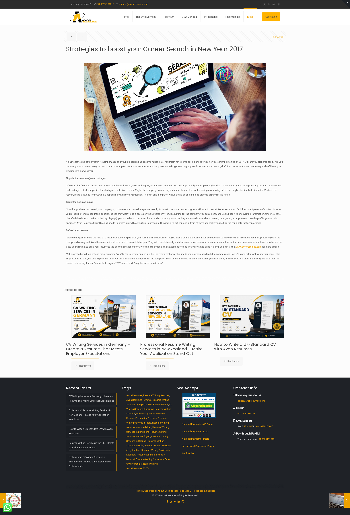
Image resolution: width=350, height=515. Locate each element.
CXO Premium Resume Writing (142, 463)
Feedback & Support (204, 490)
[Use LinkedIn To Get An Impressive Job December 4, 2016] (339, 500)
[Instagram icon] (278, 4)
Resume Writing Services (156, 395)
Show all (279, 37)
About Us (163, 490)
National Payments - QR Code (197, 424)
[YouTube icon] (269, 4)
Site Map (173, 490)
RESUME (248, 426)
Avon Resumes (134, 395)
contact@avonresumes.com (133, 4)
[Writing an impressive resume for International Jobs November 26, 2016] (10, 500)
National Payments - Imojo (195, 438)
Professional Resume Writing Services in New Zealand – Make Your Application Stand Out (171, 349)
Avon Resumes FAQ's (137, 468)
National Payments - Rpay (195, 431)
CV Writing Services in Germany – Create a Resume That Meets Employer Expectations (98, 349)
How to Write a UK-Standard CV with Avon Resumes (245, 347)
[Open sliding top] (346, 4)
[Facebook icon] (260, 4)
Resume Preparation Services (141, 418)
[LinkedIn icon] (273, 4)
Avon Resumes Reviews (138, 400)
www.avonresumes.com (248, 246)
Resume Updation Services (150, 413)
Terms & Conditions (145, 490)
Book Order (188, 453)
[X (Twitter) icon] (264, 4)
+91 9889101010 (246, 413)
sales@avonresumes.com (251, 400)
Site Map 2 (185, 490)
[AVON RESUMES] (83, 17)
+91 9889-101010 (105, 4)
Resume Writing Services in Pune (153, 459)
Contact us (271, 16)
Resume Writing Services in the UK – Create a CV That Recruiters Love (91, 445)
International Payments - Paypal (198, 446)
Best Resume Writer (158, 404)
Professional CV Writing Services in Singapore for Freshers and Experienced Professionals (90, 462)
